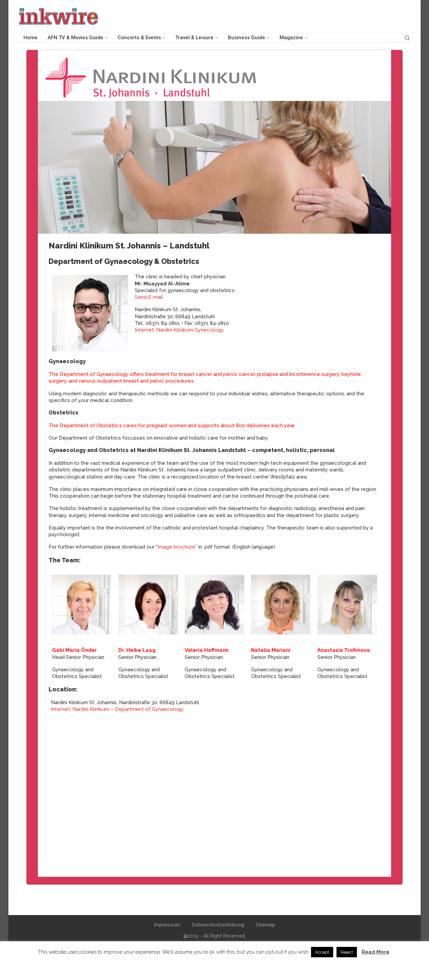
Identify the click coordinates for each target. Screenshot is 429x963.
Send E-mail (149, 297)
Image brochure (176, 547)
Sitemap (265, 925)
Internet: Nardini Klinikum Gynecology (179, 330)
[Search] (407, 38)
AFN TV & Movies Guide (75, 38)
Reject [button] (347, 952)
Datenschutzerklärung (218, 925)
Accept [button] (322, 952)
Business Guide (246, 38)
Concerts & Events (139, 38)
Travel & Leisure (194, 38)
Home (30, 38)
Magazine (291, 38)
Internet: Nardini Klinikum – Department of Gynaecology (117, 709)
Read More (375, 952)
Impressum (167, 925)
